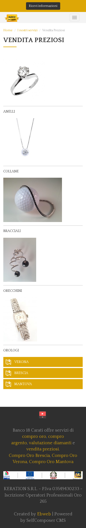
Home (8, 30)
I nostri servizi (27, 30)
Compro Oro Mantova (51, 461)
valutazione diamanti (50, 442)
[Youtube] (42, 414)
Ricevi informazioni (43, 6)
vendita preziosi (42, 449)
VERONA (21, 362)
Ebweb (44, 514)
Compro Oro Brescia (29, 455)
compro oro (34, 436)
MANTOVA (23, 384)
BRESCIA (21, 373)
